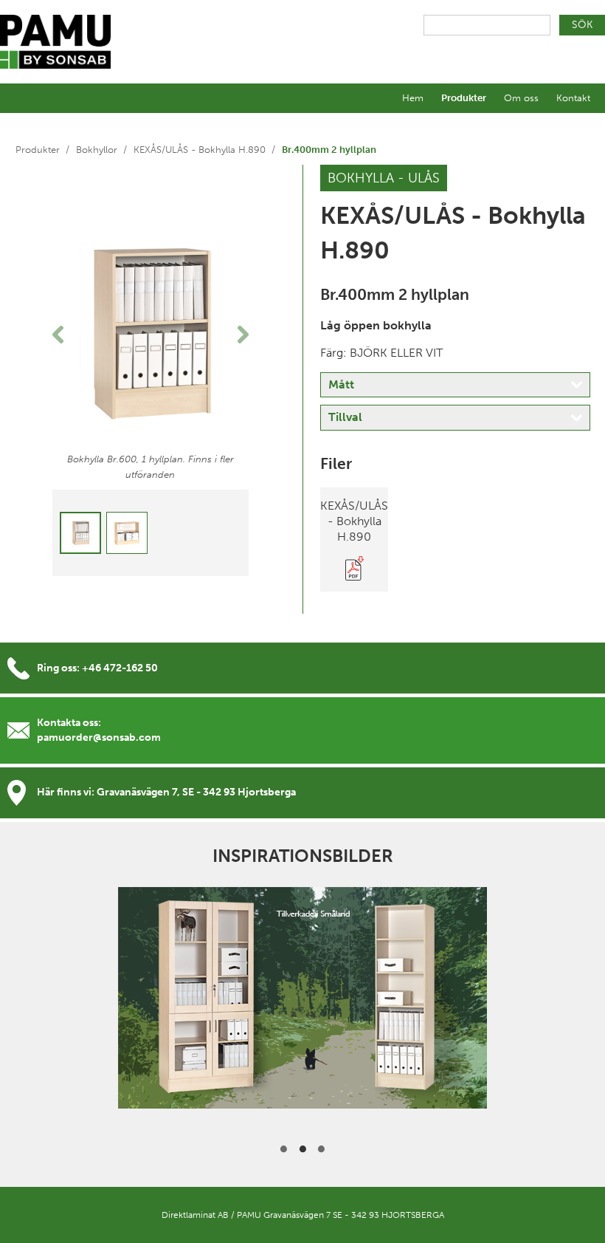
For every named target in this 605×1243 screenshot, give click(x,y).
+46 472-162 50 (120, 668)
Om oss (521, 97)
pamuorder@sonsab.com (99, 737)
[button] (67, 334)
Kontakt (573, 97)
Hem (413, 97)
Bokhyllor (96, 149)
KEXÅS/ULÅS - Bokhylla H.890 (200, 149)
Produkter (463, 97)
